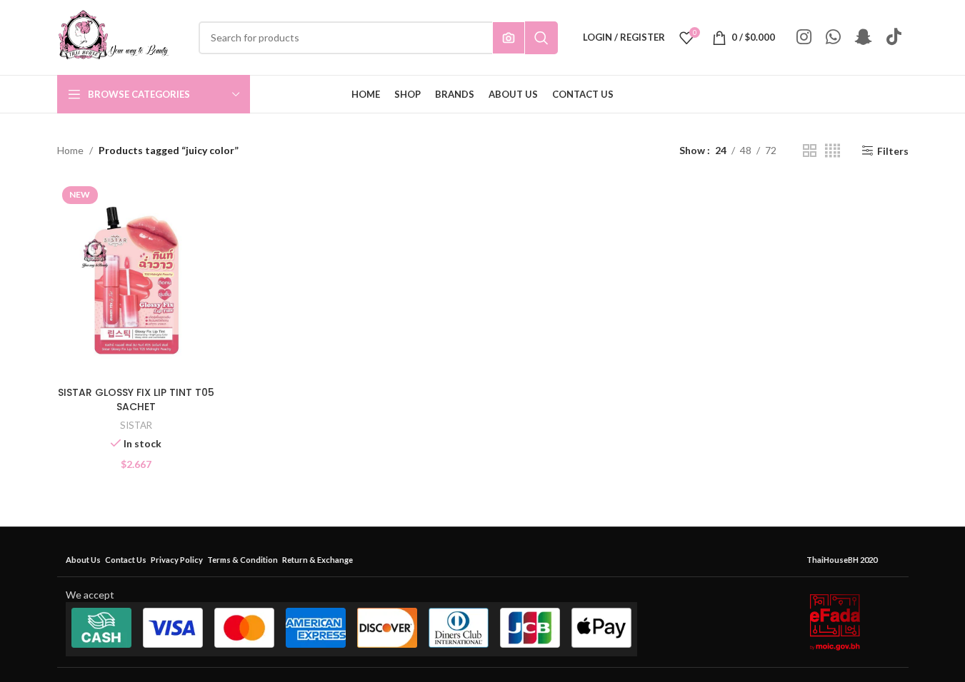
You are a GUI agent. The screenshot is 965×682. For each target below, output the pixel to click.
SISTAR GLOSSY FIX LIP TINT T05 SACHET (136, 399)
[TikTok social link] (894, 37)
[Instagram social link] (804, 37)
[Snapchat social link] (863, 37)
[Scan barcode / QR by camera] (508, 37)
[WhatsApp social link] (833, 37)
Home (70, 150)
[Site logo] (113, 36)
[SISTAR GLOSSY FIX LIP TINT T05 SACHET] (136, 280)
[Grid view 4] (832, 151)
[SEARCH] (541, 37)
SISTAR (136, 425)
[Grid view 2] (809, 151)
